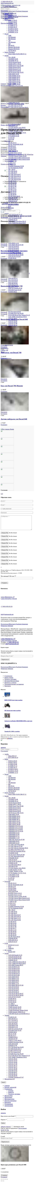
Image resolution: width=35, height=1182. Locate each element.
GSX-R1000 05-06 (14, 970)
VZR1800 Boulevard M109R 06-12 (19, 1013)
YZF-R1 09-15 (12, 1067)
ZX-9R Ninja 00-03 (14, 196)
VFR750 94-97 (12, 859)
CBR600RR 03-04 (13, 833)
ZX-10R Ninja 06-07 (14, 174)
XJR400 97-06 (12, 1045)
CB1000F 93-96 (13, 799)
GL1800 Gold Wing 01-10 (16, 849)
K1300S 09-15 (12, 767)
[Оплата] (1, 740)
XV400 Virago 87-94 (14, 1050)
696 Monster (12, 779)
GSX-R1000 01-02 (14, 967)
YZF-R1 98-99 (12, 1069)
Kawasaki (7, 881)
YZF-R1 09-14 (12, 325)
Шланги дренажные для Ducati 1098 (12, 103)
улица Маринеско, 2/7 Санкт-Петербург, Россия (9, 597)
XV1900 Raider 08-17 (15, 1049)
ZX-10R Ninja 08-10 (14, 176)
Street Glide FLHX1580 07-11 (17, 794)
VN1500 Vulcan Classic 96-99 (17, 156)
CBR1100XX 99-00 (14, 824)
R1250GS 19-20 (13, 771)
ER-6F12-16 (12, 146)
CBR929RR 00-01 (13, 841)
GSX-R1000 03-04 (14, 968)
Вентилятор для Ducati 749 (11, 286)
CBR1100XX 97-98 (14, 82)
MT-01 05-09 (12, 1034)
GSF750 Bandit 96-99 (14, 218)
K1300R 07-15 (12, 766)
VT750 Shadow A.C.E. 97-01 (17, 873)
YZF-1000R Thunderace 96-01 (17, 317)
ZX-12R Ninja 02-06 (14, 179)
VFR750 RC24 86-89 (14, 861)
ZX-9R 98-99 (12, 194)
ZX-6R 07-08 (12, 186)
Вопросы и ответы (10, 682)
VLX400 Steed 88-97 (14, 864)
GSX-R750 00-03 (13, 246)
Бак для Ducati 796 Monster (12, 386)
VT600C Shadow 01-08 (15, 871)
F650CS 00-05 (12, 761)
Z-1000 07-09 (12, 901)
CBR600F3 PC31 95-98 (15, 828)
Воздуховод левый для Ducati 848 (14, 319)
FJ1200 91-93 (12, 1017)
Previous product (6, 85)
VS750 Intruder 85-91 (14, 1008)
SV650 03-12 (12, 1000)
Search (3, 1082)
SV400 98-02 (12, 258)
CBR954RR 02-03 (13, 843)
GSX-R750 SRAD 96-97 (15, 993)
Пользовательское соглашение (14, 684)
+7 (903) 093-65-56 (6, 606)
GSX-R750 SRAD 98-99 (15, 255)
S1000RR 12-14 (13, 772)
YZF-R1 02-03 (12, 1060)
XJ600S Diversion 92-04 (15, 1042)
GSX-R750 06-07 (13, 990)
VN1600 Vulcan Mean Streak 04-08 (19, 159)
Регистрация (22, 1128)
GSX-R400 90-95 (13, 977)
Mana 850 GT (12, 756)
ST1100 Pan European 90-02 (16, 851)
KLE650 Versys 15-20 (15, 895)
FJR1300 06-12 (12, 278)
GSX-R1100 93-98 (14, 975)
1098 (14, 84)
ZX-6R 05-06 (12, 184)
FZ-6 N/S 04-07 (13, 281)
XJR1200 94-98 (13, 1044)
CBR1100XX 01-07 (14, 821)
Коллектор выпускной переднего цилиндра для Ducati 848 (14, 252)
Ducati (9, 84)
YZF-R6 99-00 (12, 1075)
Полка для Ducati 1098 (8, 125)
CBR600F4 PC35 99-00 (15, 829)
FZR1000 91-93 (13, 1027)
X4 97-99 (11, 139)
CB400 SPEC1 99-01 (14, 804)
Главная (3, 84)
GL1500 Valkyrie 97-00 (15, 106)
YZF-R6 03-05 (12, 1070)
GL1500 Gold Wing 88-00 (16, 844)
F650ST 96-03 (12, 762)
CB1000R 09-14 (13, 801)
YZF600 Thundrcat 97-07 (16, 1077)
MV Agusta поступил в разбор (12, 710)
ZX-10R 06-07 (12, 173)
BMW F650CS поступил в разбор (13, 700)
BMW (6, 759)
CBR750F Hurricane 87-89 (16, 839)
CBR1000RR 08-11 (14, 819)
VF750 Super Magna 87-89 (16, 854)
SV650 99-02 (12, 1002)
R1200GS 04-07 (13, 769)
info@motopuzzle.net (7, 3)
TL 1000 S (11, 1003)
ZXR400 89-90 (12, 938)
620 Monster (12, 777)
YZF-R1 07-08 (12, 323)
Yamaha (6, 1015)
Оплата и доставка (10, 159)
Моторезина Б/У (9, 1079)
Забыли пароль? (6, 1126)
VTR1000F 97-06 (13, 875)
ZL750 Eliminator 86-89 (15, 168)
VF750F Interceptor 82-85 (16, 856)
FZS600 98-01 (12, 291)
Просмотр (4, 244)
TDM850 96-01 (13, 1037)
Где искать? (4, 10)
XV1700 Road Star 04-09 (16, 1047)
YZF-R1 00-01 (12, 1059)
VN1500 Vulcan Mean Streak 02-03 (19, 157)
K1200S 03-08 (12, 764)
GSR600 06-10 (12, 219)
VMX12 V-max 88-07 (14, 1040)
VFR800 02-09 (12, 863)
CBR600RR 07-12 (13, 836)
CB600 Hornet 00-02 (14, 808)
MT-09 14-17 (12, 1035)
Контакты (7, 686)
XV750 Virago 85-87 (14, 312)
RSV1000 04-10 (13, 757)
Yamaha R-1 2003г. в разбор (12, 731)
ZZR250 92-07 (12, 201)
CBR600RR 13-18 (13, 838)
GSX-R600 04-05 (13, 980)
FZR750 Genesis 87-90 (15, 288)
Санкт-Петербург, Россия (9, 639)
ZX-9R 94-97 (12, 193)
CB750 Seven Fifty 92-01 (16, 813)
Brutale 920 (11, 952)
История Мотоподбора (11, 681)
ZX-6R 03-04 (12, 923)
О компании (8, 676)
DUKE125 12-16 (13, 945)
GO (2, 494)
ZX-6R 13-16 (12, 189)
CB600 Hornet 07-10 (14, 809)
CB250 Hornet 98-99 (14, 803)
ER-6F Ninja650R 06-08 (15, 144)
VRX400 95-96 (13, 866)
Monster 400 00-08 (14, 787)
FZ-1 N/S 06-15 (13, 280)
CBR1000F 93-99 (13, 814)
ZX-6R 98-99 (12, 191)
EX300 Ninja (12, 149)
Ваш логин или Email (8, 1116)
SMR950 (11, 208)
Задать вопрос (8, 161)
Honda (6, 796)
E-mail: (3, 1136)
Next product (4, 107)
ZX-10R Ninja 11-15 (14, 178)
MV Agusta (7, 950)
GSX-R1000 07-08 (14, 972)
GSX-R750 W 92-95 (14, 256)
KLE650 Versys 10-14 (15, 152)
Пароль (4, 1119)
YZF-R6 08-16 (12, 1074)
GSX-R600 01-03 (13, 978)
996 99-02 (11, 786)
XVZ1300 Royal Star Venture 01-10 (19, 315)
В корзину (4, 147)
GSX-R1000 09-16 (14, 973)
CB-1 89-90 (11, 798)
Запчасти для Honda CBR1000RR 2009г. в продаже (18, 721)
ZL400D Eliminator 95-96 (16, 166)
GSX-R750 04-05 (13, 248)
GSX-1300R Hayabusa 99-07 (17, 223)
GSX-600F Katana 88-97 (15, 965)
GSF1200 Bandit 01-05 (15, 214)
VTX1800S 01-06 (13, 136)
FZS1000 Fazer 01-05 (14, 290)
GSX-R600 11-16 (13, 243)
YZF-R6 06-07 (12, 1072)
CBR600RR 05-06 (13, 834)
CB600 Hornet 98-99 (14, 811)
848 (9, 784)
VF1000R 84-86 (13, 853)
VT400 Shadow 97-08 (15, 870)
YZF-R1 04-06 (12, 322)
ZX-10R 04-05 (12, 171)
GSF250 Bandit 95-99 (14, 957)
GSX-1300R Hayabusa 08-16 (17, 221)
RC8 (9, 206)
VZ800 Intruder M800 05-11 (16, 1012)
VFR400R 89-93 (13, 858)
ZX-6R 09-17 (12, 188)
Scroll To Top (5, 1130)
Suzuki (6, 953)
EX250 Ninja (12, 147)
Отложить (4, 149)
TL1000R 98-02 (13, 1005)
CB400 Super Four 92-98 (15, 806)
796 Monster (12, 782)
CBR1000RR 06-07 (14, 818)
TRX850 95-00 (12, 1039)
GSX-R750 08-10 (13, 992)
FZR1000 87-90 (13, 285)
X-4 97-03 (11, 137)
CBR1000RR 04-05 (14, 816)
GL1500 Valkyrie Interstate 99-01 (18, 107)
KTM (6, 943)
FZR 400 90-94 (12, 283)
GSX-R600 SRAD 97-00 (15, 245)
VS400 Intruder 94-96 (14, 1007)
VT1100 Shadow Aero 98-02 (16, 127)
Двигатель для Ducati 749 (11, 353)
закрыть (3, 747)
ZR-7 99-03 (11, 169)
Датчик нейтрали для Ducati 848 (14, 419)
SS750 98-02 (12, 791)
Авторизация (8, 1105)
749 (9, 781)
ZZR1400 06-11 (13, 940)
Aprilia (6, 754)
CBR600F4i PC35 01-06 (15, 831)
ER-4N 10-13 (12, 142)
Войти (3, 1123)
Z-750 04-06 (12, 905)
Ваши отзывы (8, 677)
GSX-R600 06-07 (13, 982)
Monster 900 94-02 (14, 789)
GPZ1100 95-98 (13, 891)
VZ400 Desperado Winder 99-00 (18, 1010)
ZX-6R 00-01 (12, 921)
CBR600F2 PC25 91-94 (15, 86)
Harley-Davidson (9, 792)
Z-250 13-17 (12, 163)
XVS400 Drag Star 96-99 (15, 313)
